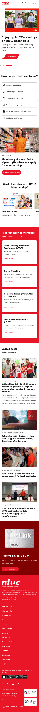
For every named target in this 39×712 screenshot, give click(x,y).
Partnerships (6, 615)
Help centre (6, 646)
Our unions (6, 637)
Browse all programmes (11, 236)
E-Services (6, 655)
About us (5, 633)
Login (4, 664)
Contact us (6, 659)
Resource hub (7, 642)
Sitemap (4, 700)
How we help (7, 607)
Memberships (7, 629)
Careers (5, 651)
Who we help (7, 611)
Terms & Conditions (8, 690)
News (4, 620)
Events (4, 624)
